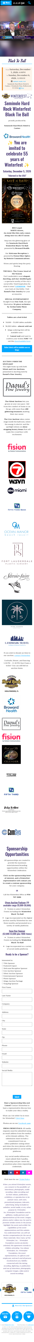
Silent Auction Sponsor (13, 973)
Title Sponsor (9, 963)
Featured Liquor (10, 965)
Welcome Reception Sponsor (15, 968)
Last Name (6, 995)
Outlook (15, 81)
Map (22, 88)
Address (5, 1012)
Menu (8, 2)
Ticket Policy (24, 1179)
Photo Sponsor (10, 978)
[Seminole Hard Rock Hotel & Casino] (9, 1290)
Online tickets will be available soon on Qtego (17, 348)
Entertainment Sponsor (13, 976)
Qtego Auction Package (15, 902)
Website (5, 1062)
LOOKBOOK (20, 286)
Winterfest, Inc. (9, 1325)
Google (21, 81)
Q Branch (31, 1325)
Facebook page (24, 1123)
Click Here (20, 1118)
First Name (6, 987)
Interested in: (7, 960)
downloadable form (22, 341)
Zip (3, 1037)
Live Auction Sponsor (12, 970)
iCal (24, 81)
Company (6, 1004)
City (3, 1020)
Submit (17, 1097)
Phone (4, 1045)
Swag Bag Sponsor (17, 931)
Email (4, 1054)
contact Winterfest (22, 655)
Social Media (7, 1070)
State (4, 1029)
